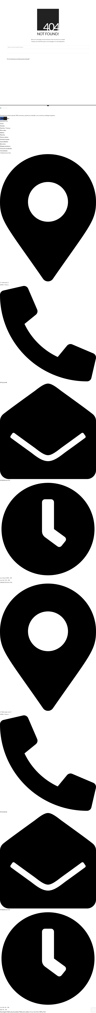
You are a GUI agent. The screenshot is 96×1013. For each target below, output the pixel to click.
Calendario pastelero (45, 464)
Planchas (53, 448)
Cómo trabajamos (68, 464)
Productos (54, 435)
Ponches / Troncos (56, 442)
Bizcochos (54, 458)
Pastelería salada (55, 453)
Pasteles (53, 439)
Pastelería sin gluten (85, 464)
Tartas (53, 437)
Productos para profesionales (71, 462)
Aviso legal (3, 1012)
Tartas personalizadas (57, 462)
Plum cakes (54, 444)
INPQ (40, 1012)
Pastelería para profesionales (71, 460)
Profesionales (67, 458)
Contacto (93, 464)
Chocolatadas (55, 464)
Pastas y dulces (55, 451)
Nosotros (36, 464)
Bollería (53, 446)
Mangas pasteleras (56, 460)
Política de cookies (24, 1012)
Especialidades (55, 455)
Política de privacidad (12, 1012)
